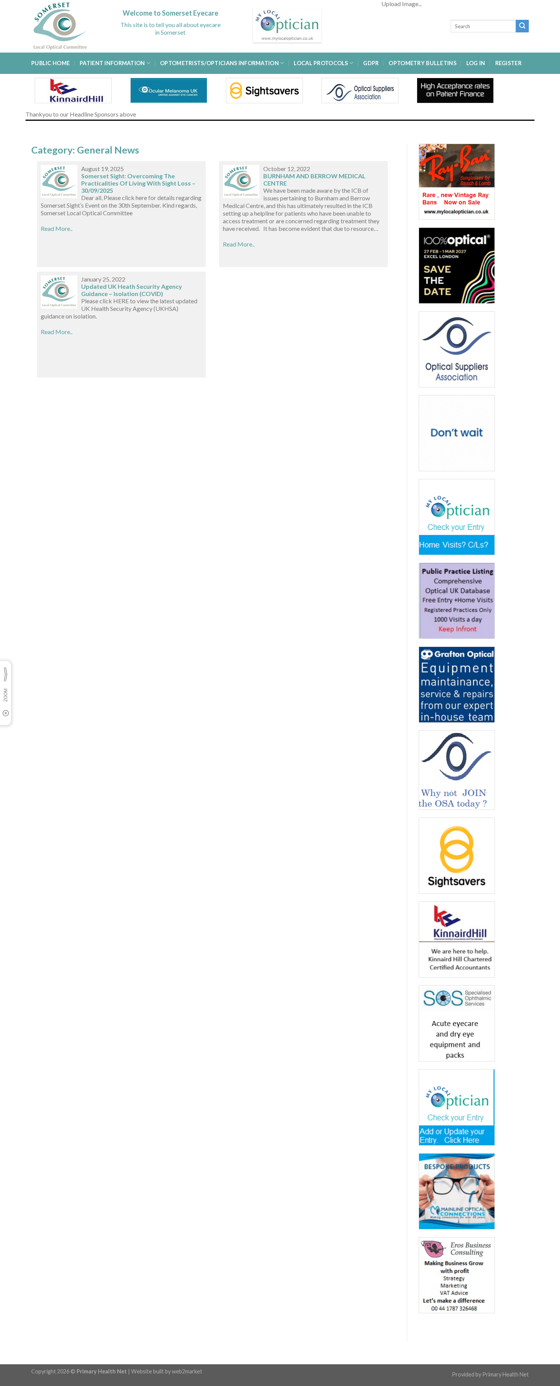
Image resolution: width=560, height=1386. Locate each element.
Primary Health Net (505, 1374)
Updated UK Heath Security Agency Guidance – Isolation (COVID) (131, 290)
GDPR (371, 63)
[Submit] (522, 26)
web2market (187, 1371)
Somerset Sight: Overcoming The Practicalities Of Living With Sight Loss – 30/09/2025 (138, 183)
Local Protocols (321, 63)
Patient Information (112, 63)
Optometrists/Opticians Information (219, 63)
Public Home (50, 63)
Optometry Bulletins (422, 63)
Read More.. (56, 228)
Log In (475, 63)
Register (508, 63)
